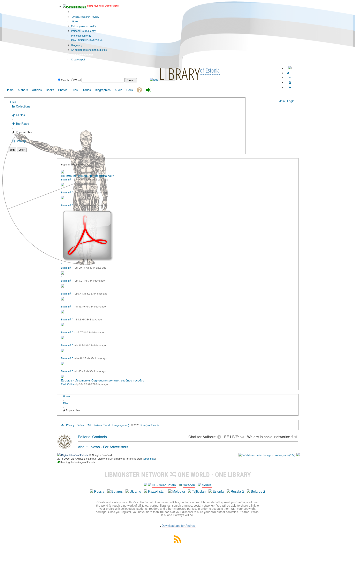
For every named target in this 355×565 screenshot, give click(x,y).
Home (66, 396)
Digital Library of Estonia (75, 455)
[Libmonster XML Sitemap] (177, 541)
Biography (77, 45)
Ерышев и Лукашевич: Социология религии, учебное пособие (102, 380)
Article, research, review (85, 16)
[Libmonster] (64, 447)
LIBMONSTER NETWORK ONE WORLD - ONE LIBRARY (177, 474)
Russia (99, 491)
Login (290, 101)
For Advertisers (115, 446)
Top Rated (22, 123)
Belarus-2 (258, 491)
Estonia (218, 491)
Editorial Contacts (92, 436)
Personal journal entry (83, 30)
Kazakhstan (156, 491)
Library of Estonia (149, 425)
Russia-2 (237, 491)
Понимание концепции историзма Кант (87, 175)
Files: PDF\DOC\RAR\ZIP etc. (87, 40)
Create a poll (78, 59)
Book (75, 21)
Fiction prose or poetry (83, 26)
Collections (22, 106)
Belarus (117, 491)
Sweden (189, 485)
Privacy (70, 425)
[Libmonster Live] (290, 87)
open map (149, 458)
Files (13, 102)
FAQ (88, 425)
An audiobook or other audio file (89, 49)
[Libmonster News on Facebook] (290, 77)
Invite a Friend (102, 425)
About (83, 446)
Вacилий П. (67, 179)
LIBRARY (179, 73)
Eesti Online (68, 384)
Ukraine (135, 491)
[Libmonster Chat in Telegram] (220, 436)
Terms (80, 425)
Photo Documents (81, 35)
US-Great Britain (164, 485)
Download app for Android (179, 525)
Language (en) (120, 425)
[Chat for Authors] (290, 82)
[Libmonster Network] (267, 455)
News (95, 446)
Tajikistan (199, 491)
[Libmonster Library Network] (298, 455)
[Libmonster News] (288, 73)
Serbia (207, 485)
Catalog (20, 141)
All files (20, 115)
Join (282, 101)
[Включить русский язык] (290, 68)
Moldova (178, 491)
